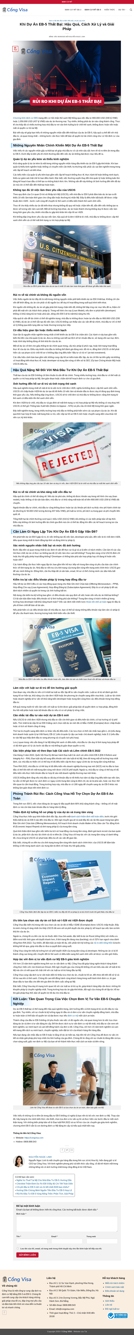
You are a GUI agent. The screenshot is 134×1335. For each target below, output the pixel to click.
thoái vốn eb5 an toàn (96, 602)
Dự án (121, 10)
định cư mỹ (73, 1016)
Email (54, 1236)
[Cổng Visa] (15, 10)
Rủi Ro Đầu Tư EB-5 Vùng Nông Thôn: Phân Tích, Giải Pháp (44, 1194)
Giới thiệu (109, 1301)
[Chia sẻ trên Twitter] (67, 1150)
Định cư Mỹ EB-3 (73, 10)
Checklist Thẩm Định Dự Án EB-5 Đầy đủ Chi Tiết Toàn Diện (44, 1184)
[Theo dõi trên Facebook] (4, 1312)
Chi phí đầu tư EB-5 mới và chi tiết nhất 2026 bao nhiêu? (42, 1187)
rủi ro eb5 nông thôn (103, 943)
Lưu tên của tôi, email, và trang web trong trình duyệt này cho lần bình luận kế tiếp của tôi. (61, 1249)
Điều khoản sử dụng (114, 1291)
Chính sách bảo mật (114, 1287)
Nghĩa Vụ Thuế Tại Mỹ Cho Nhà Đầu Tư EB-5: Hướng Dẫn (44, 1180)
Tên (18, 1236)
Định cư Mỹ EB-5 (93, 10)
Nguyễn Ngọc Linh (40, 1157)
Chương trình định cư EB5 (25, 118)
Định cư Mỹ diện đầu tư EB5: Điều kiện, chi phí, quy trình (67, 20)
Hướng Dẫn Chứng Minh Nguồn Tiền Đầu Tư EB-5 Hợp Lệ (44, 1190)
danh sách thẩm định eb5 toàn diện (87, 816)
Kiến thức (109, 10)
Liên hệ (108, 1305)
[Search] (131, 10)
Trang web (91, 1236)
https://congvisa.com (33, 1138)
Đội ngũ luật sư (112, 1309)
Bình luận (21, 1214)
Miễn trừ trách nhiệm (114, 1283)
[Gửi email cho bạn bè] (72, 1150)
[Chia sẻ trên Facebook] (62, 1150)
